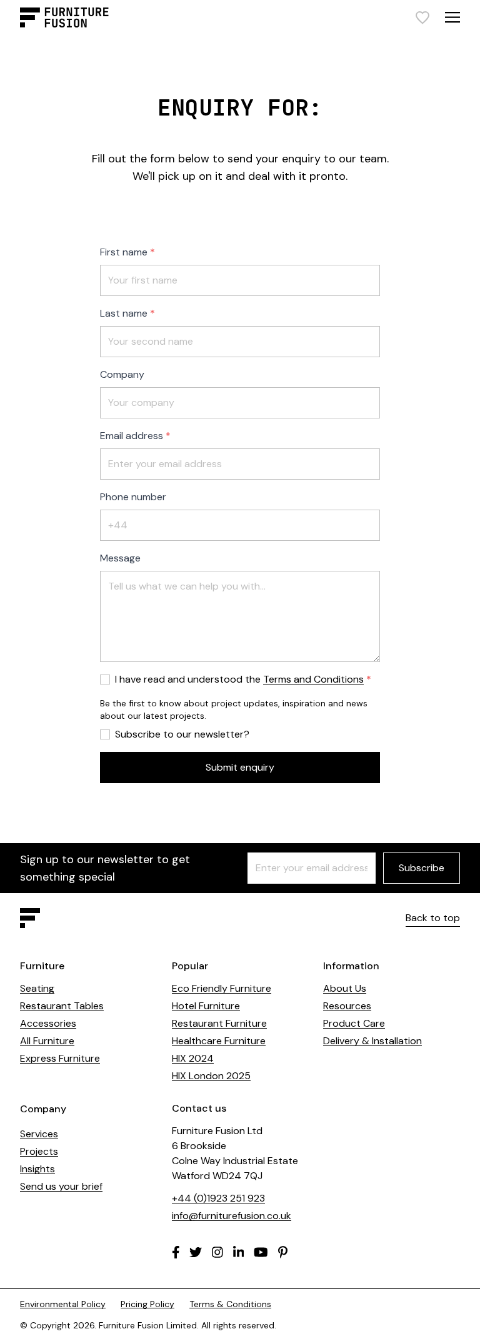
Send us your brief (61, 1186)
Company (122, 374)
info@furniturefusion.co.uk (231, 1215)
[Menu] (452, 17)
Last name (124, 313)
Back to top (433, 917)
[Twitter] (195, 1252)
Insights (37, 1168)
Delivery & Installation (372, 1040)
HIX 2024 (193, 1058)
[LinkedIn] (238, 1252)
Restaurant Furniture (219, 1023)
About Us (344, 988)
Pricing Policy (147, 1304)
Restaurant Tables (62, 1005)
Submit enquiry (240, 767)
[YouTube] (261, 1252)
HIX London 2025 (211, 1075)
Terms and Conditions (313, 679)
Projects (39, 1151)
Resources (347, 1005)
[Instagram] (217, 1252)
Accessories (48, 1023)
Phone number (133, 496)
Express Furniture (60, 1058)
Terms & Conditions (230, 1304)
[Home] (64, 17)
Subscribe (421, 867)
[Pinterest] (283, 1252)
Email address (131, 435)
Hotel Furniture (206, 1005)
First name (124, 252)
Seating (37, 988)
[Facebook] (176, 1252)
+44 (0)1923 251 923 (218, 1198)
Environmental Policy (63, 1304)
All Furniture (47, 1040)
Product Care (354, 1023)
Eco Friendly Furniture (221, 988)
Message (120, 558)
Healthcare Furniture (219, 1040)
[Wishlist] (422, 17)
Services (39, 1133)
